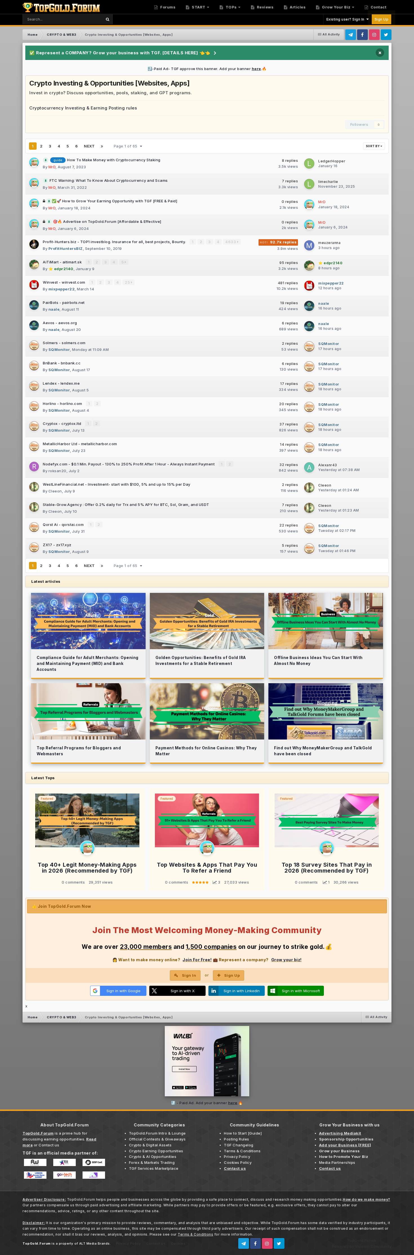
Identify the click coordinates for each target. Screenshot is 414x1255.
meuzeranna (329, 243)
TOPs (230, 7)
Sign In (189, 975)
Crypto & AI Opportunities (153, 1156)
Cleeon (55, 491)
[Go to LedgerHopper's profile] (309, 163)
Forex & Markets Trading (152, 1162)
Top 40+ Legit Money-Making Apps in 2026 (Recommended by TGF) (87, 867)
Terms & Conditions (242, 1151)
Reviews (264, 7)
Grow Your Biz (336, 7)
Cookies (178, 1243)
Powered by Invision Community (362, 1246)
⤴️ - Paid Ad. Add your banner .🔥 (207, 1103)
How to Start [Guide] (243, 1133)
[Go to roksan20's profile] (34, 466)
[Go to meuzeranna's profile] (309, 245)
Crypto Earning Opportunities (156, 1151)
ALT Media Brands (94, 1243)
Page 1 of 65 (127, 146)
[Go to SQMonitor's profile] (34, 345)
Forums (167, 7)
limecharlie (328, 182)
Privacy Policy (237, 1156)
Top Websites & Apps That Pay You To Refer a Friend (207, 867)
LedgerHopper (331, 161)
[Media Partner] (35, 1162)
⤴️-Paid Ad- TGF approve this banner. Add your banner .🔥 (207, 68)
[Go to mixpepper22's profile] (34, 285)
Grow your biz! (286, 959)
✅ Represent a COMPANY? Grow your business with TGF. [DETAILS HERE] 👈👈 (119, 52)
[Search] (107, 19)
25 (128, 282)
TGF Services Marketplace (154, 1168)
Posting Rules (236, 1139)
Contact (378, 7)
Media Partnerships (337, 1162)
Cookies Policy (237, 1162)
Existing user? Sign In (346, 19)
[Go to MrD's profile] (34, 162)
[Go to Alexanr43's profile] (309, 467)
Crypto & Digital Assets (150, 1145)
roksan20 (57, 471)
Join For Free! (197, 959)
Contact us (49, 1145)
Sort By (373, 146)
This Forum (85, 19)
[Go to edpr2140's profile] (34, 264)
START (198, 7)
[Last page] (102, 146)
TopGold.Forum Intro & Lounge (157, 1133)
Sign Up (382, 19)
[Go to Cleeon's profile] (34, 487)
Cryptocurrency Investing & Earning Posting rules (83, 108)
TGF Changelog (238, 1145)
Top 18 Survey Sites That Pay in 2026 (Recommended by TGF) (327, 867)
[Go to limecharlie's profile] (309, 184)
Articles (297, 7)
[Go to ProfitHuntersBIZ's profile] (34, 244)
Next (89, 146)
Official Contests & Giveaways (157, 1139)
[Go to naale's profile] (34, 305)
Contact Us (156, 1243)
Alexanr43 (327, 465)
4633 (231, 241)
